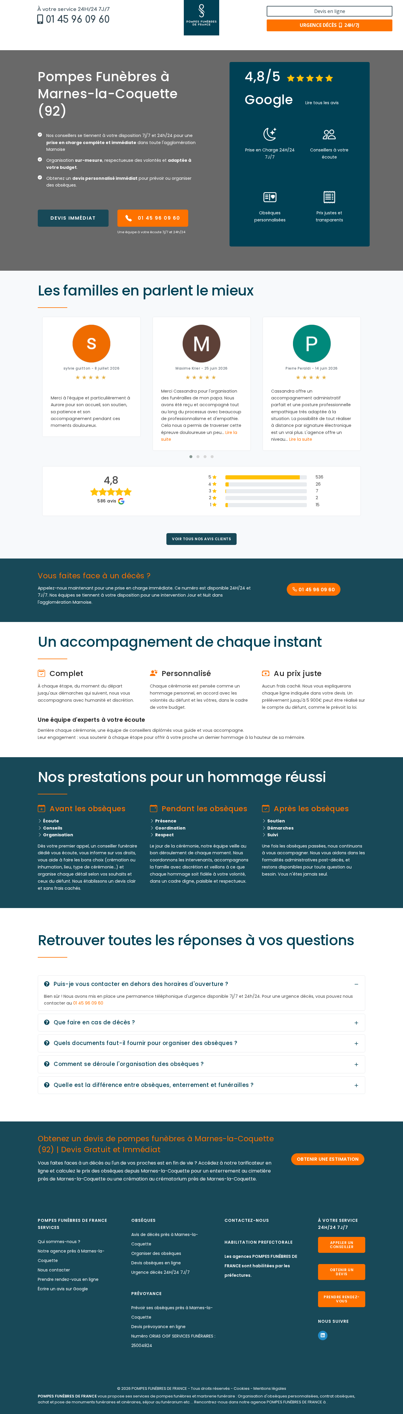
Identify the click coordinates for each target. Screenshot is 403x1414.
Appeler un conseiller (341, 1244)
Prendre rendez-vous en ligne (68, 1279)
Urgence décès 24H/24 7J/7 (160, 1272)
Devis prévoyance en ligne (158, 1327)
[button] (190, 457)
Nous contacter (54, 1270)
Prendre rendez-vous (342, 1299)
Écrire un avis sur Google (63, 1289)
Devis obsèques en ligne (156, 1263)
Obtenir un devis (341, 1271)
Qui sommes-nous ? (59, 1242)
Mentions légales (269, 1388)
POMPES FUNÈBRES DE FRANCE (159, 1388)
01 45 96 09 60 (78, 19)
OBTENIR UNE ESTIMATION (328, 1159)
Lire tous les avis (322, 103)
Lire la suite (300, 439)
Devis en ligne (329, 11)
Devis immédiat (73, 218)
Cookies (242, 1388)
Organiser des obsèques (156, 1253)
